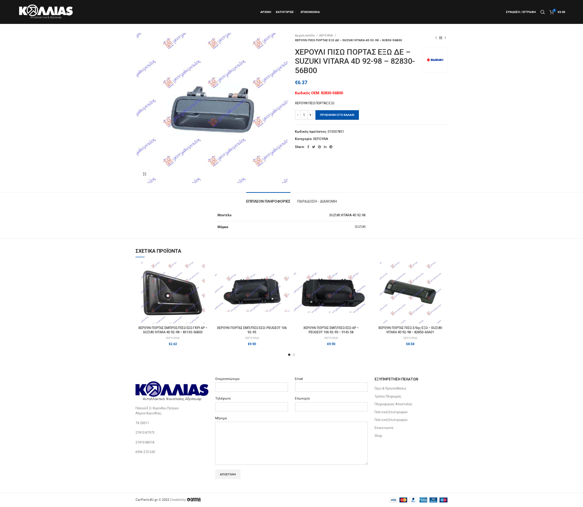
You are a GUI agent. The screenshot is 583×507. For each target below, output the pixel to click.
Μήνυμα (221, 418)
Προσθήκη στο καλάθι (337, 115)
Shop (378, 436)
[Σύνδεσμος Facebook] (308, 147)
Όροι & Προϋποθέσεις (391, 388)
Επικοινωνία (384, 428)
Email (299, 379)
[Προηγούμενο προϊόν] (436, 38)
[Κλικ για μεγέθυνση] (144, 174)
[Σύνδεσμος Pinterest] (319, 147)
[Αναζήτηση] (542, 12)
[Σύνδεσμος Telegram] (331, 147)
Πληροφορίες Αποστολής (393, 404)
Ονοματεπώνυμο (227, 379)
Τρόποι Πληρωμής (388, 396)
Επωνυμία (302, 398)
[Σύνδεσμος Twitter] (314, 147)
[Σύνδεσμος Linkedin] (325, 147)
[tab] (268, 199)
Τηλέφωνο (223, 398)
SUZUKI (360, 227)
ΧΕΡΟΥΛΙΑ (326, 35)
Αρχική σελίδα (305, 35)
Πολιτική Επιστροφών (391, 412)
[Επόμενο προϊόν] (445, 38)
